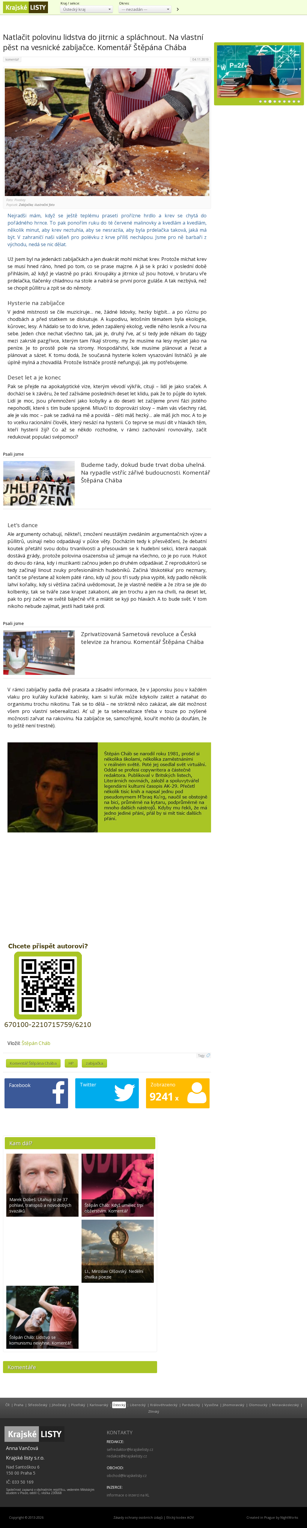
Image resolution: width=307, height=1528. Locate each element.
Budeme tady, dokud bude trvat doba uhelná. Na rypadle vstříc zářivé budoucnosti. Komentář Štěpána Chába (145, 472)
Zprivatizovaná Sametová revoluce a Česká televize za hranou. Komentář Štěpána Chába (142, 638)
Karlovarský (99, 1405)
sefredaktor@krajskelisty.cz (130, 1449)
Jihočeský (59, 1405)
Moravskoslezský (285, 1405)
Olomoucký (258, 1405)
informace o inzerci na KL (128, 1495)
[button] (86, 9)
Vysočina (211, 1405)
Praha (18, 1405)
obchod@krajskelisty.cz (127, 1475)
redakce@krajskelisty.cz (127, 1456)
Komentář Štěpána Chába (33, 1063)
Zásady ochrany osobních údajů (138, 1517)
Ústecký (119, 1405)
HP (71, 1063)
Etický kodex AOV (180, 1517)
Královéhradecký (163, 1405)
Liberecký (138, 1405)
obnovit (177, 9)
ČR (7, 1405)
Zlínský (153, 1411)
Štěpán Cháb (36, 1043)
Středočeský (37, 1405)
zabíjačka (94, 1063)
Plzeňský (78, 1405)
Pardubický (191, 1405)
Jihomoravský (233, 1405)
